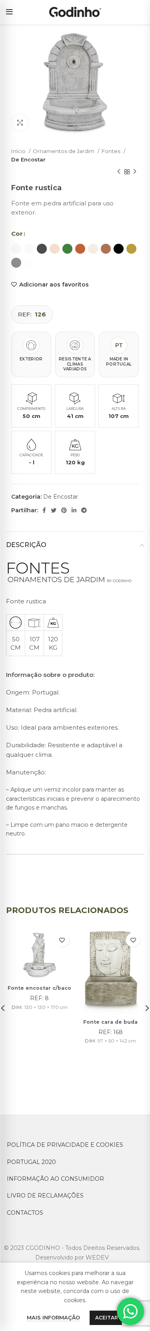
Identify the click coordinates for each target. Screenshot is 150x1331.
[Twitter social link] (53, 510)
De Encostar (28, 159)
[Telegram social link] (84, 510)
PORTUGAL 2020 (31, 1162)
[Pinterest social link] (64, 510)
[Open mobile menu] (9, 12)
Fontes (112, 151)
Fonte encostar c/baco (39, 988)
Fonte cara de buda (110, 1022)
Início (19, 151)
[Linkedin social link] (74, 510)
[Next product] (135, 172)
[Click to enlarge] (20, 123)
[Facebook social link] (44, 510)
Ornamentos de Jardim (64, 151)
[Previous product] (119, 172)
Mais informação (53, 1317)
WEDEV (97, 1257)
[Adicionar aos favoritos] (62, 940)
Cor (17, 233)
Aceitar (106, 1318)
